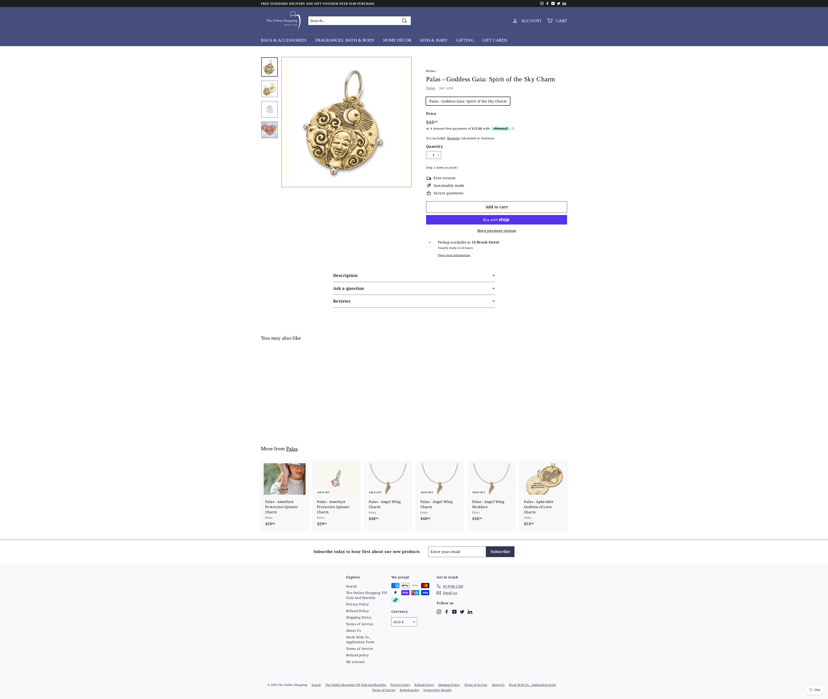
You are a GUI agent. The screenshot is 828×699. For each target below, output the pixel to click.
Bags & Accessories (284, 40)
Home (430, 71)
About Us (353, 630)
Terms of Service (359, 624)
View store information (454, 255)
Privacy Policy (357, 604)
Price (431, 113)
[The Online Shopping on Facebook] (446, 611)
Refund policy (357, 655)
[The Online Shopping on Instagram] (439, 611)
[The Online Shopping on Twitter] (462, 611)
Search (351, 586)
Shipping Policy (358, 617)
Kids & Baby (434, 40)
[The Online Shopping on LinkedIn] (470, 611)
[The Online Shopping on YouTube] (454, 611)
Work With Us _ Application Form (360, 639)
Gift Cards (494, 40)
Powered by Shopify (437, 690)
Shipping (453, 138)
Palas (430, 88)
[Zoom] (346, 122)
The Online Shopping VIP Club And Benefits (366, 595)
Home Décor (397, 40)
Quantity (434, 146)
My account (355, 662)
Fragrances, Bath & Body (345, 40)
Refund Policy (357, 611)
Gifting (465, 40)
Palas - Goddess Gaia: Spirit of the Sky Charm (468, 101)
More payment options (496, 230)
